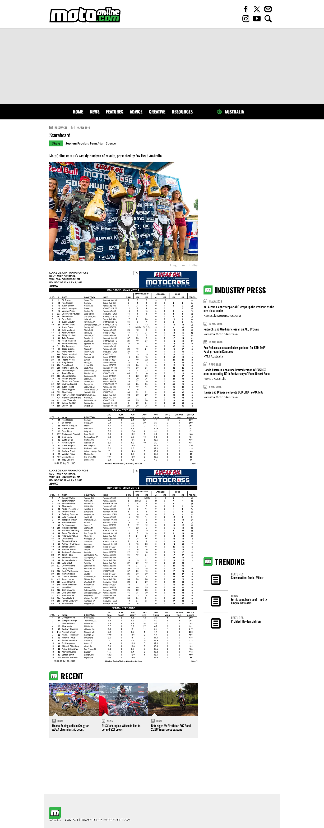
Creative (157, 112)
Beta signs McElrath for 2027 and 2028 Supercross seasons (171, 727)
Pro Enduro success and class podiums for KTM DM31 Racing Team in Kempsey (235, 349)
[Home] (84, 15)
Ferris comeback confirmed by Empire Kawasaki (249, 601)
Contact (71, 820)
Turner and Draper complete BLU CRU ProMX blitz (233, 391)
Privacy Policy (91, 820)
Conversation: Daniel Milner (247, 577)
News (94, 112)
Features (114, 112)
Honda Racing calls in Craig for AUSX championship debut (70, 727)
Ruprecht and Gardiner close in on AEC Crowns (231, 328)
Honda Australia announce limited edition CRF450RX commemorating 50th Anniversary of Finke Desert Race (237, 371)
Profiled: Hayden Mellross (246, 621)
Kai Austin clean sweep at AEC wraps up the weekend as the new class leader (239, 308)
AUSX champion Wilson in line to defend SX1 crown (121, 727)
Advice (136, 112)
